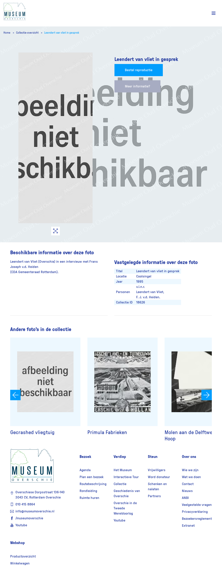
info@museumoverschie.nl (34, 511)
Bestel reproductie (138, 70)
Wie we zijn (190, 470)
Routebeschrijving (93, 484)
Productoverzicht (23, 556)
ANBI (185, 498)
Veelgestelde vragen (197, 505)
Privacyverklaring (195, 511)
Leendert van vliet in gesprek (61, 32)
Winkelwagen (20, 563)
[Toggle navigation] (214, 13)
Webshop (17, 542)
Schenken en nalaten (157, 486)
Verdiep (120, 456)
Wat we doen (191, 477)
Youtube (21, 525)
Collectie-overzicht (27, 32)
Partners (154, 496)
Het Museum (123, 470)
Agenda (85, 470)
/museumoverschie (29, 518)
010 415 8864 (25, 504)
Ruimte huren (89, 498)
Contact (188, 484)
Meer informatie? (137, 86)
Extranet (188, 525)
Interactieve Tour (126, 477)
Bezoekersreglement (197, 518)
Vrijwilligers (156, 470)
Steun (152, 456)
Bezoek (85, 456)
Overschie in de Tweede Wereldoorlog (125, 508)
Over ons (189, 456)
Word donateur (159, 477)
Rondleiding (88, 491)
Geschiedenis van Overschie (127, 493)
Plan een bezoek (91, 477)
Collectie (120, 484)
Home (7, 32)
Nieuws (187, 491)
